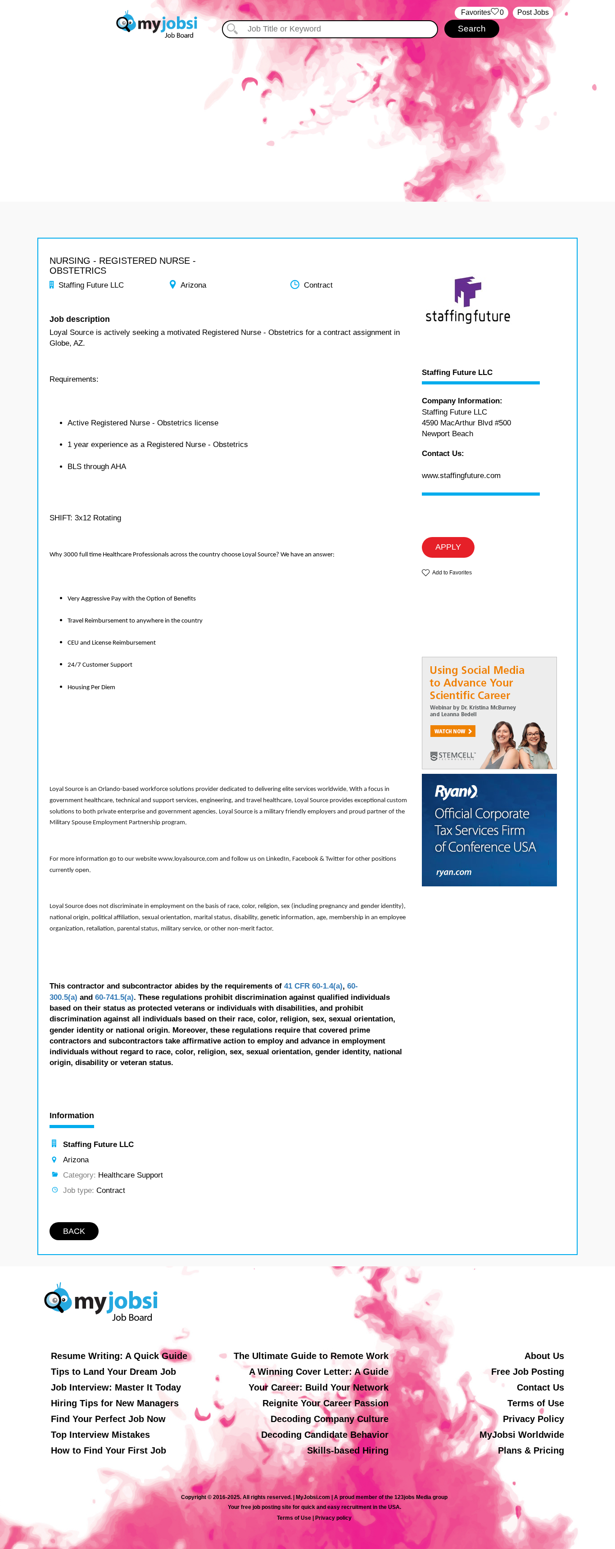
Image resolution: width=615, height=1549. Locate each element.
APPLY (448, 546)
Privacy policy (333, 1518)
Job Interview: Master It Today (116, 1387)
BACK (74, 1231)
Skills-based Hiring (348, 1450)
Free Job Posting (527, 1372)
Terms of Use (535, 1403)
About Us (544, 1356)
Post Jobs (533, 12)
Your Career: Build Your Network (319, 1387)
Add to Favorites (452, 572)
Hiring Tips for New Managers (115, 1403)
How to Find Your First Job (108, 1450)
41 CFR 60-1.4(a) (313, 986)
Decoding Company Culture (330, 1419)
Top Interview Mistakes (100, 1435)
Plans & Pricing (531, 1450)
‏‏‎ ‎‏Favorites (481, 12)
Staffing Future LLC (457, 373)
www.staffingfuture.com (461, 475)
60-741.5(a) (114, 997)
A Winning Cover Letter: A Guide (319, 1372)
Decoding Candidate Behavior (325, 1435)
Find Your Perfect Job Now (108, 1419)
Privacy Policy (533, 1419)
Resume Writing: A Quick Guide (119, 1356)
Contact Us (540, 1387)
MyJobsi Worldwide (521, 1435)
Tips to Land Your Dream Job (113, 1372)
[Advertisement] (307, 116)
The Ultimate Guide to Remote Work (311, 1356)
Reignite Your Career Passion (325, 1403)
